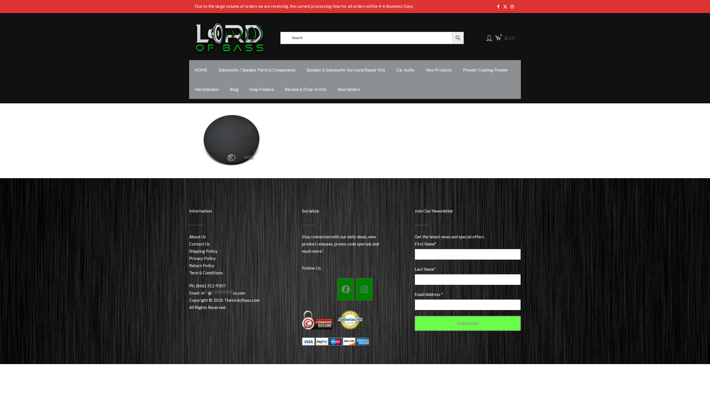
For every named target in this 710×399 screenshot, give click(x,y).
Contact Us (199, 243)
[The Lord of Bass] (230, 38)
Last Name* (425, 269)
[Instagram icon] (512, 6)
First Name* (426, 243)
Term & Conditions (206, 272)
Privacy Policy (202, 258)
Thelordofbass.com (242, 300)
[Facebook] (346, 289)
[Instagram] (364, 289)
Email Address (429, 294)
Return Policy (201, 265)
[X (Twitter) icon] (505, 6)
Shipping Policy (203, 251)
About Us (197, 236)
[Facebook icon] (498, 6)
